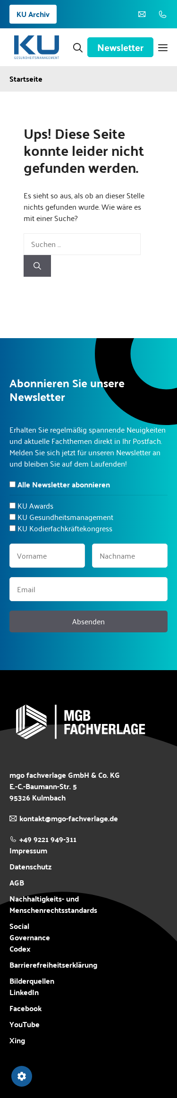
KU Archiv (33, 14)
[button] (77, 47)
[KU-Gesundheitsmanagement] (36, 47)
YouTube (24, 1024)
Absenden (88, 621)
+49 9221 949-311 (47, 839)
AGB (16, 882)
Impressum (28, 850)
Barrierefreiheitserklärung (53, 964)
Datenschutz (30, 866)
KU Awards (35, 505)
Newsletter (120, 47)
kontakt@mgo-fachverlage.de (68, 818)
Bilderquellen (31, 980)
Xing (17, 1040)
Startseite (25, 79)
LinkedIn (24, 992)
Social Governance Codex (29, 937)
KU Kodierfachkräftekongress (64, 528)
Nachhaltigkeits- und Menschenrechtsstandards (53, 904)
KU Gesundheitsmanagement (65, 517)
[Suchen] (37, 266)
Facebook (25, 1008)
